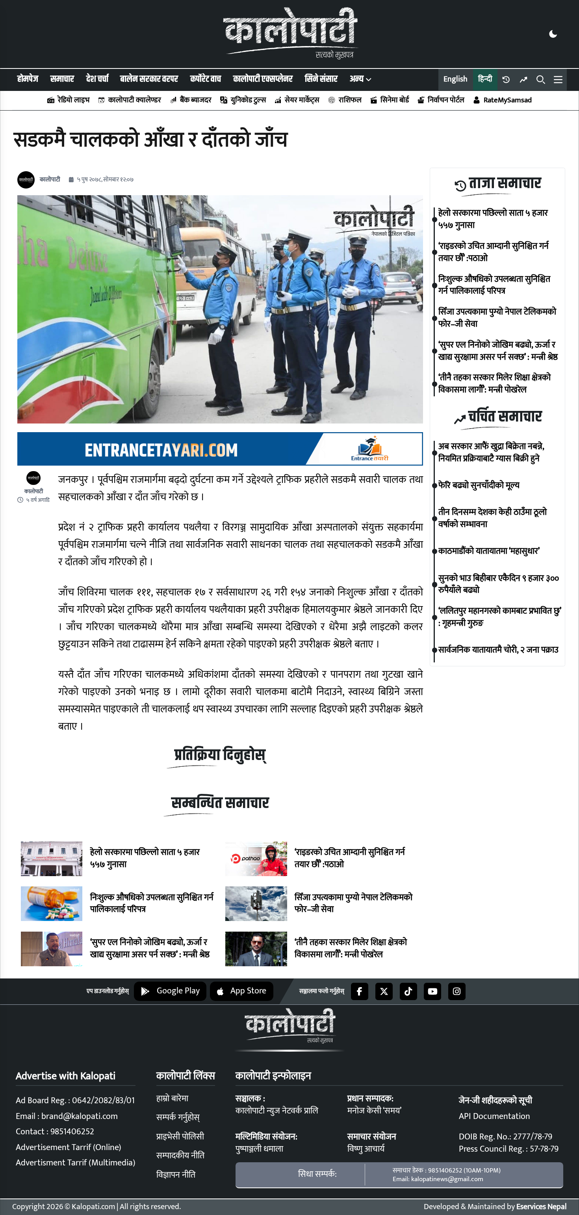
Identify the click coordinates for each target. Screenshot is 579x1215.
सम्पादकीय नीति (180, 1155)
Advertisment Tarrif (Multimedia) (75, 1163)
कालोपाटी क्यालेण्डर (134, 100)
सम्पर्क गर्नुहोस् (178, 1117)
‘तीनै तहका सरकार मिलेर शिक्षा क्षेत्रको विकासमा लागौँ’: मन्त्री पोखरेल (351, 949)
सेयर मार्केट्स (302, 100)
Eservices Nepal (541, 1206)
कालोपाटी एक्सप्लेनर (263, 79)
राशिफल (350, 100)
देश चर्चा (97, 79)
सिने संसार (321, 79)
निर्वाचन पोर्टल (446, 100)
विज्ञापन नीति (175, 1175)
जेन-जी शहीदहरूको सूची (495, 1100)
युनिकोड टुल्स (248, 100)
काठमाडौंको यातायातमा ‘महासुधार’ (489, 552)
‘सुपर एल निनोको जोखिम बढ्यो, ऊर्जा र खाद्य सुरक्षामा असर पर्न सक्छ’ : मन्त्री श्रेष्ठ (150, 949)
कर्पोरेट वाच (205, 79)
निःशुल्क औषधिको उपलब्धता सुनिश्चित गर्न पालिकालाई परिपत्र (151, 904)
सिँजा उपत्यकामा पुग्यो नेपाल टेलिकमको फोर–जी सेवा (353, 904)
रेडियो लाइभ (73, 100)
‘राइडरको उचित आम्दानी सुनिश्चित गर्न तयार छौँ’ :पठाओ (350, 859)
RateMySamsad (507, 100)
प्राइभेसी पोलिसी (180, 1137)
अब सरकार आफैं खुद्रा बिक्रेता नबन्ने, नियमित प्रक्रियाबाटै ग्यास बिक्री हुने (491, 453)
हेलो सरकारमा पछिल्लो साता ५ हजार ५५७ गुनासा (145, 859)
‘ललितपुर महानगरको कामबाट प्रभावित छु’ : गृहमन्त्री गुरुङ (499, 617)
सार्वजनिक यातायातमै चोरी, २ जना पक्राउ (498, 650)
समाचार (62, 79)
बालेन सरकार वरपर (149, 79)
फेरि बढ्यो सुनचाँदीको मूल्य (479, 486)
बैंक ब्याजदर (196, 100)
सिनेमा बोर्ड (394, 100)
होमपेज (27, 79)
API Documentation (494, 1116)
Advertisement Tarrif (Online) (68, 1147)
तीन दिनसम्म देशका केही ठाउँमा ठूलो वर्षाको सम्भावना (492, 519)
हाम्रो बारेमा (172, 1098)
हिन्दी (485, 79)
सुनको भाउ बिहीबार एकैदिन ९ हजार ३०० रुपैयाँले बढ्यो (498, 584)
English (456, 79)
